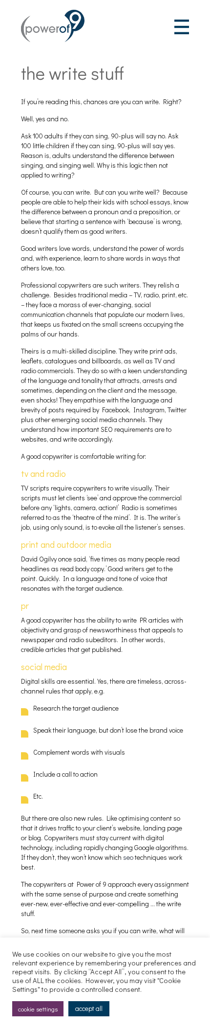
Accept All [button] (89, 1008)
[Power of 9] (52, 39)
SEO (128, 857)
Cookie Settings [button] (38, 1009)
